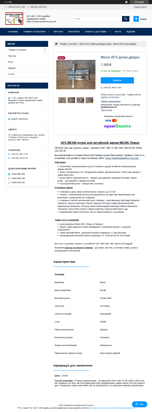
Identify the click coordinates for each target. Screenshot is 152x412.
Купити (117, 80)
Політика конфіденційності (123, 408)
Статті (11, 74)
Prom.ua (90, 405)
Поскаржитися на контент (100, 408)
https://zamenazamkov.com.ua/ (123, 158)
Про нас (58, 32)
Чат (142, 404)
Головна (13, 32)
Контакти (74, 32)
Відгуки (131, 32)
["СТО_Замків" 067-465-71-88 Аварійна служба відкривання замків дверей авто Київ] (14, 24)
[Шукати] (125, 19)
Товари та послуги (34, 32)
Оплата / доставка (95, 32)
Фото (118, 32)
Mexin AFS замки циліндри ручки (95, 44)
